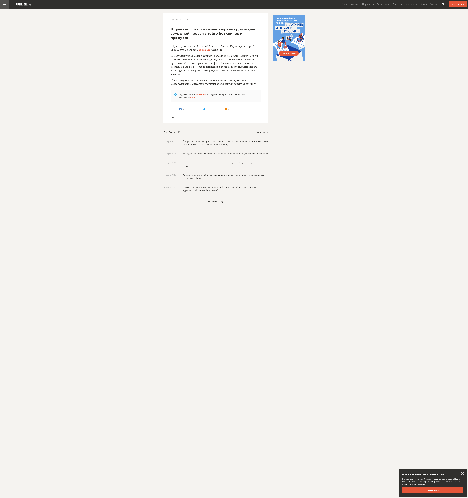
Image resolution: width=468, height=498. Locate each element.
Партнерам (368, 4)
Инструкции (412, 4)
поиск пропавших (184, 117)
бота (192, 97)
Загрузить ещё (216, 202)
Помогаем (397, 4)
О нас (344, 4)
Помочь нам (457, 4)
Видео (424, 4)
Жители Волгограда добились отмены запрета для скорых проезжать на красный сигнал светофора (223, 176)
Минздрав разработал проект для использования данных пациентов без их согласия (225, 153)
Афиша (433, 4)
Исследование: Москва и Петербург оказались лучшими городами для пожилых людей (223, 164)
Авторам (354, 4)
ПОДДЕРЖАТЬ (433, 490)
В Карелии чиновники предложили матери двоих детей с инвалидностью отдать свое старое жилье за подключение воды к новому (225, 143)
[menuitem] (4, 4)
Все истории (383, 4)
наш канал (200, 94)
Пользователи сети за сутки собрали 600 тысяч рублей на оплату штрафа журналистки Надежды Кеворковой (220, 188)
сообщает (204, 50)
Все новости (262, 132)
